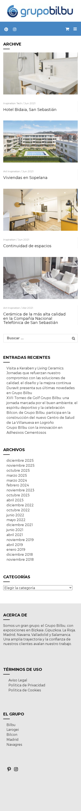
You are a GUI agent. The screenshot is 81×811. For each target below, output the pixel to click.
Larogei (12, 729)
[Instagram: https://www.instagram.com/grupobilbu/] (16, 770)
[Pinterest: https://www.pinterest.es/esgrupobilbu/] (9, 770)
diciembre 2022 (20, 505)
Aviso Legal (17, 680)
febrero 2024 (17, 485)
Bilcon (11, 734)
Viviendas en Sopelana (25, 177)
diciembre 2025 (20, 460)
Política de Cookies (24, 690)
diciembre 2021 (19, 525)
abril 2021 (14, 535)
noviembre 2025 (20, 465)
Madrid (12, 739)
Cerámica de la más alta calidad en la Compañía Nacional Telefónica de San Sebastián (34, 318)
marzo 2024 (16, 480)
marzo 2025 (16, 475)
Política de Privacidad (26, 685)
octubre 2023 (18, 495)
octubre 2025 (18, 470)
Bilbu (11, 725)
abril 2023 (15, 500)
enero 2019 (15, 549)
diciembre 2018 (19, 554)
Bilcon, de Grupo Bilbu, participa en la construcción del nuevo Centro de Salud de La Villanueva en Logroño (40, 417)
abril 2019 (14, 545)
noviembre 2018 (20, 559)
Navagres (14, 744)
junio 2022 (15, 515)
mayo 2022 (15, 520)
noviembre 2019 (20, 540)
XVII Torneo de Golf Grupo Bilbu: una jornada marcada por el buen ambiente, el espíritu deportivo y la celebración (42, 403)
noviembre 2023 (20, 490)
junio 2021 (14, 530)
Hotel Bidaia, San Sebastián (30, 109)
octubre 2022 (18, 510)
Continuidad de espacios (27, 246)
